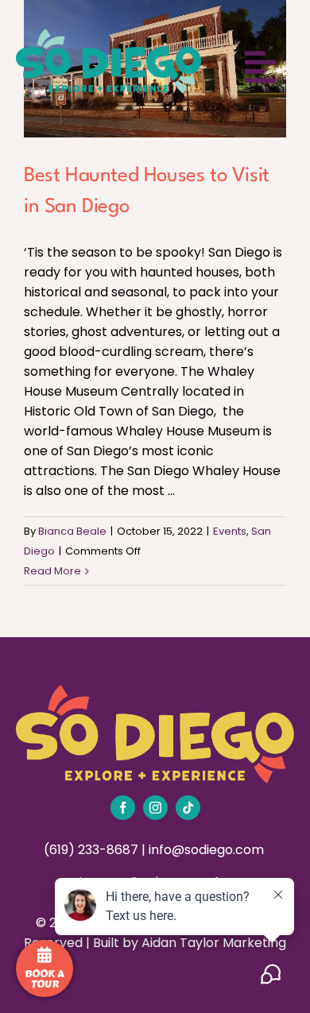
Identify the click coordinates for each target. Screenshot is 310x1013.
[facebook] (122, 807)
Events (229, 531)
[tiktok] (188, 807)
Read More (52, 570)
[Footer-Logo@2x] (155, 691)
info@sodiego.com (208, 850)
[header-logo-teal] (108, 34)
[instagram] (155, 807)
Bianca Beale (72, 531)
